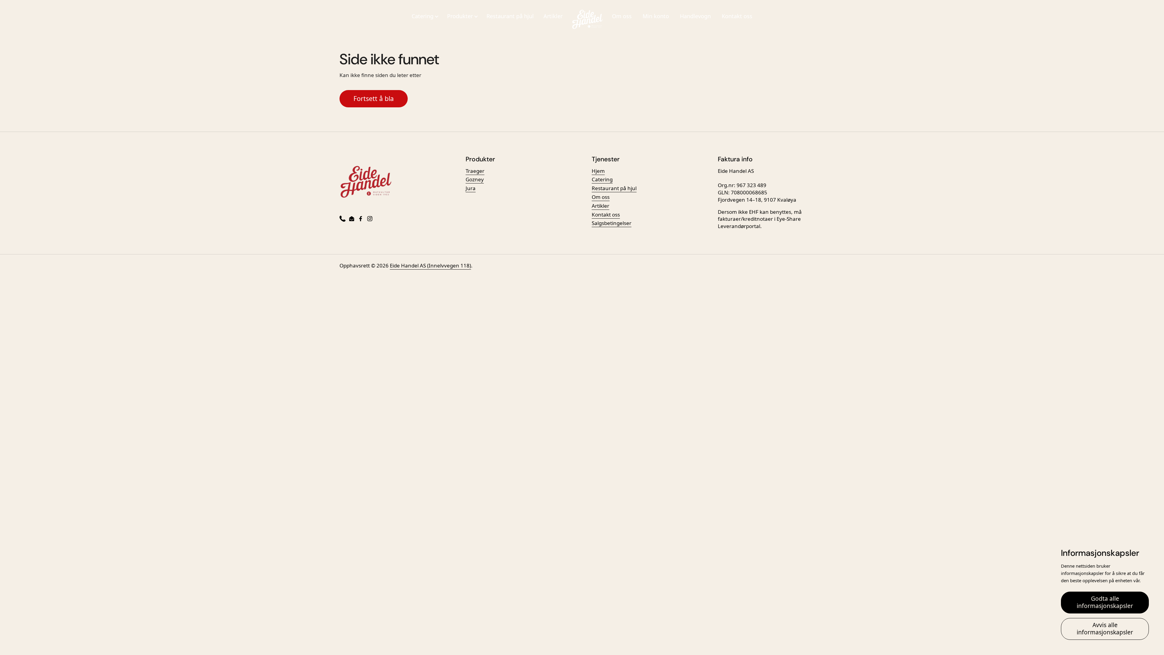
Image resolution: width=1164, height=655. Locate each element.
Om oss (622, 16)
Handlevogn (695, 16)
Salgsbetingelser (611, 223)
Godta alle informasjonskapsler (1105, 602)
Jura (471, 188)
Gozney (475, 179)
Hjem (598, 170)
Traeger (475, 170)
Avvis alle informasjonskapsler (1105, 628)
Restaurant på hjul (510, 16)
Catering (602, 179)
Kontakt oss (737, 16)
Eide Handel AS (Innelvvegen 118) (430, 265)
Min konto (656, 16)
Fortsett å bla (373, 98)
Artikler (553, 16)
